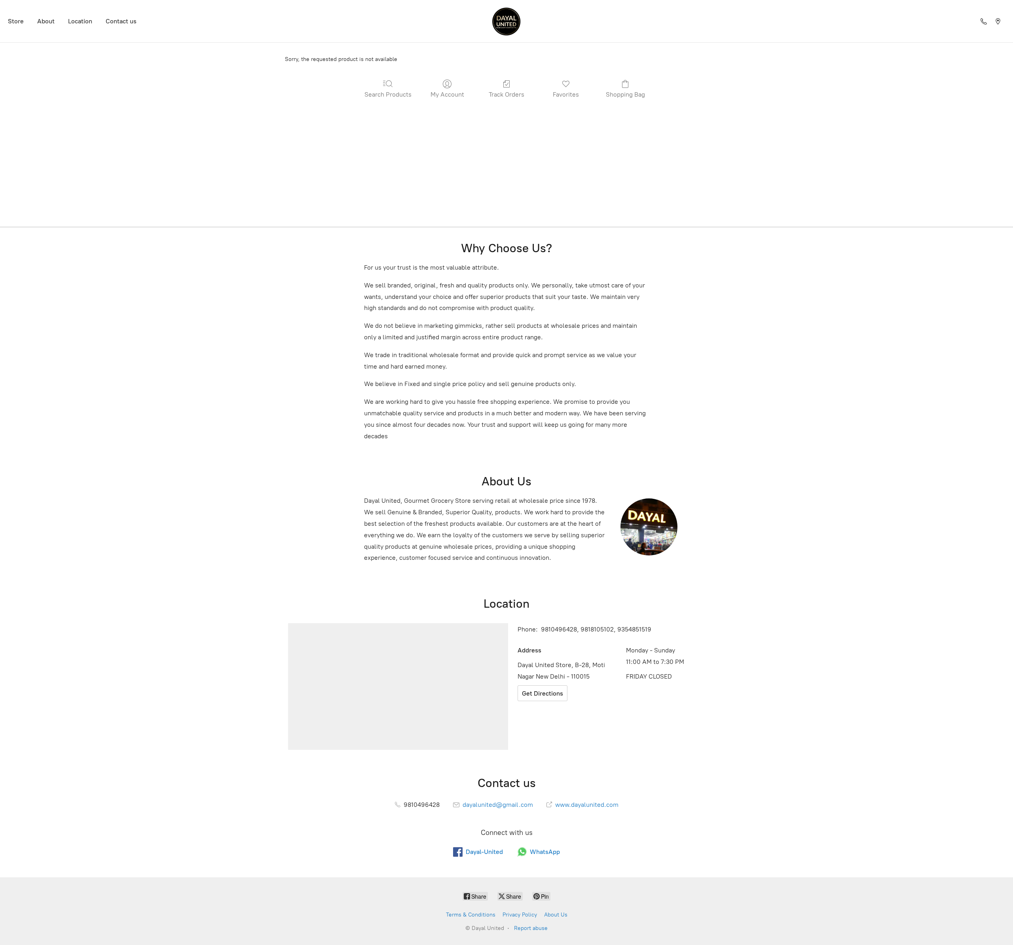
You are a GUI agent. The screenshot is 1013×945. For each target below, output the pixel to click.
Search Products (388, 94)
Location (80, 21)
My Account (447, 94)
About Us (555, 914)
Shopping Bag (625, 94)
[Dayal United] (506, 21)
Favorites (566, 94)
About (46, 21)
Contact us (121, 21)
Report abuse (531, 928)
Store (16, 21)
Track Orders (506, 94)
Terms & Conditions (470, 914)
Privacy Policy (520, 914)
